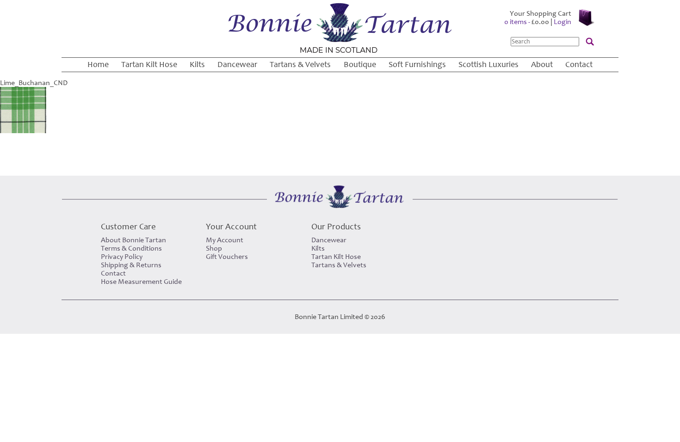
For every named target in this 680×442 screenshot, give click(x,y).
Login (562, 22)
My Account (224, 240)
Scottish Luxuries (488, 64)
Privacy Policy (121, 256)
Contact (579, 64)
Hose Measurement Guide (141, 281)
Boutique (360, 64)
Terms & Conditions (131, 248)
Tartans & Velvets (300, 64)
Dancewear (237, 64)
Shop (214, 248)
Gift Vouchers (227, 256)
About (542, 64)
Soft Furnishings (417, 64)
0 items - (526, 22)
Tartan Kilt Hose (149, 64)
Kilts (197, 64)
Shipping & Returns (131, 265)
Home (98, 64)
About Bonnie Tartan (133, 240)
